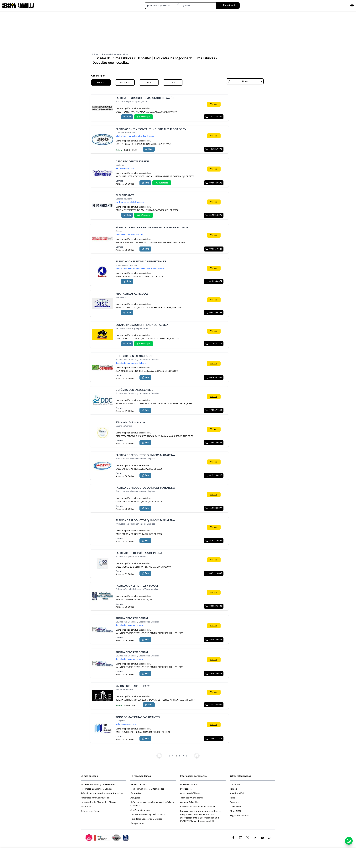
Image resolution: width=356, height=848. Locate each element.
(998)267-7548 (215, 410)
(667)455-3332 (215, 378)
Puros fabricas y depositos (115, 54)
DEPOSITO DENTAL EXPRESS (132, 161)
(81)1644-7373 (215, 344)
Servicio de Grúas (139, 784)
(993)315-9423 (215, 249)
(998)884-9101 (215, 183)
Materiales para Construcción (95, 798)
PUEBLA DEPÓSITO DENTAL (132, 618)
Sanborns (234, 802)
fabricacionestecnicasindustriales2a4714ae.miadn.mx (140, 269)
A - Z (148, 82)
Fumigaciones (137, 823)
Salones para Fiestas (90, 811)
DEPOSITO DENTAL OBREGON (134, 356)
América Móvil (237, 793)
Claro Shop (235, 807)
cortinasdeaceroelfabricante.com (130, 202)
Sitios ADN (235, 811)
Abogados (135, 798)
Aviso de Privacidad (189, 802)
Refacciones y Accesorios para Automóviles (102, 793)
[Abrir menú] (352, 6)
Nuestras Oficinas (189, 784)
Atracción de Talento (190, 793)
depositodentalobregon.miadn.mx (131, 363)
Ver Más (213, 104)
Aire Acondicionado (140, 810)
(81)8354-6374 (215, 281)
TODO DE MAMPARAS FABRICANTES (138, 717)
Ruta (129, 117)
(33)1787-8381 (215, 117)
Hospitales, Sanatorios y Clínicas (96, 789)
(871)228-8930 (215, 705)
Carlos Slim (235, 784)
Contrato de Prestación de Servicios (197, 807)
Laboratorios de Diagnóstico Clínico (98, 802)
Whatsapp (145, 117)
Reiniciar (101, 82)
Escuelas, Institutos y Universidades (98, 784)
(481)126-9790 (215, 149)
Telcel (232, 798)
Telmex (233, 789)
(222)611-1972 (215, 739)
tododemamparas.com (126, 724)
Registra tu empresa (239, 815)
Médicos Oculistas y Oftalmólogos (147, 789)
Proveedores (186, 789)
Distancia (124, 82)
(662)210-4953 (215, 313)
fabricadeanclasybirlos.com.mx (129, 235)
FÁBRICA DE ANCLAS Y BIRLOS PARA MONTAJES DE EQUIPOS (152, 227)
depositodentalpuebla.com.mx (129, 625)
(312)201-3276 (215, 215)
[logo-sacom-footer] (107, 837)
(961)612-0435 (215, 640)
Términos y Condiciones (191, 798)
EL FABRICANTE (125, 195)
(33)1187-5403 (215, 606)
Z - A (172, 82)
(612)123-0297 (215, 475)
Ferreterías (86, 807)
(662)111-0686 (215, 573)
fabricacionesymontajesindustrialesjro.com (135, 136)
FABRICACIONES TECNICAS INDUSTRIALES (141, 261)
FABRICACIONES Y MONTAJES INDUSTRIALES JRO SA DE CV (151, 129)
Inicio (95, 54)
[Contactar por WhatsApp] (349, 841)
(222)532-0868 (215, 443)
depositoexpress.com (125, 169)
